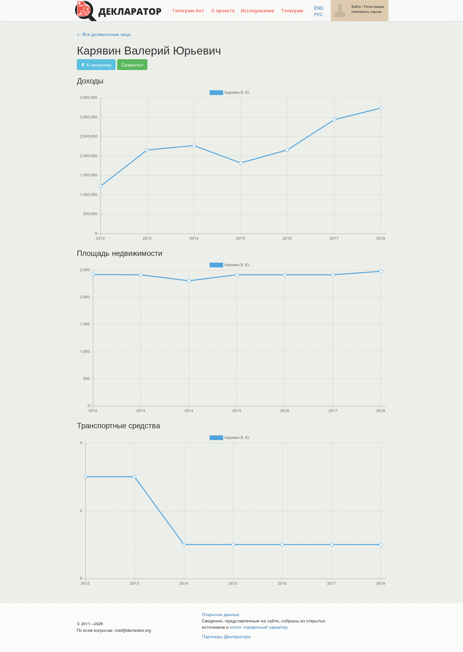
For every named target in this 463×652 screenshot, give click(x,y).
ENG (318, 8)
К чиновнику (98, 64)
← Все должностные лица (103, 34)
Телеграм (292, 11)
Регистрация (374, 6)
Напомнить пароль (367, 11)
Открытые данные (220, 614)
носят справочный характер (259, 627)
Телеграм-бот (188, 11)
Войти (356, 6)
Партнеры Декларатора (226, 636)
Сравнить (131, 64)
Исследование (257, 11)
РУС (318, 14)
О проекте (223, 11)
